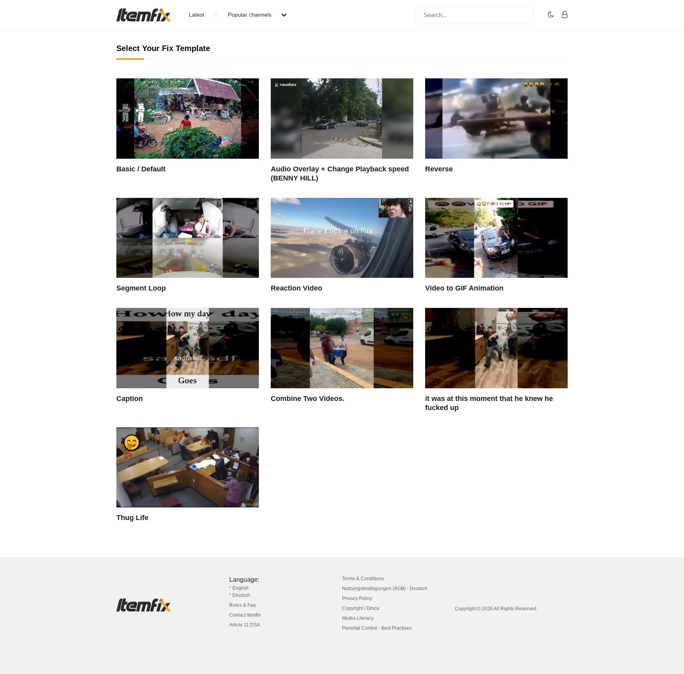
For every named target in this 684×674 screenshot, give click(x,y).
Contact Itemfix (245, 615)
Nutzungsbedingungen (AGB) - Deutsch (385, 588)
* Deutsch (239, 595)
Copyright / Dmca (360, 608)
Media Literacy (358, 618)
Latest (196, 14)
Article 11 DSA (244, 625)
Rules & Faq (242, 605)
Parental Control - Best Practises (377, 628)
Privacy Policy (357, 598)
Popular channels (250, 14)
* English (239, 588)
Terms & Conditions (363, 578)
